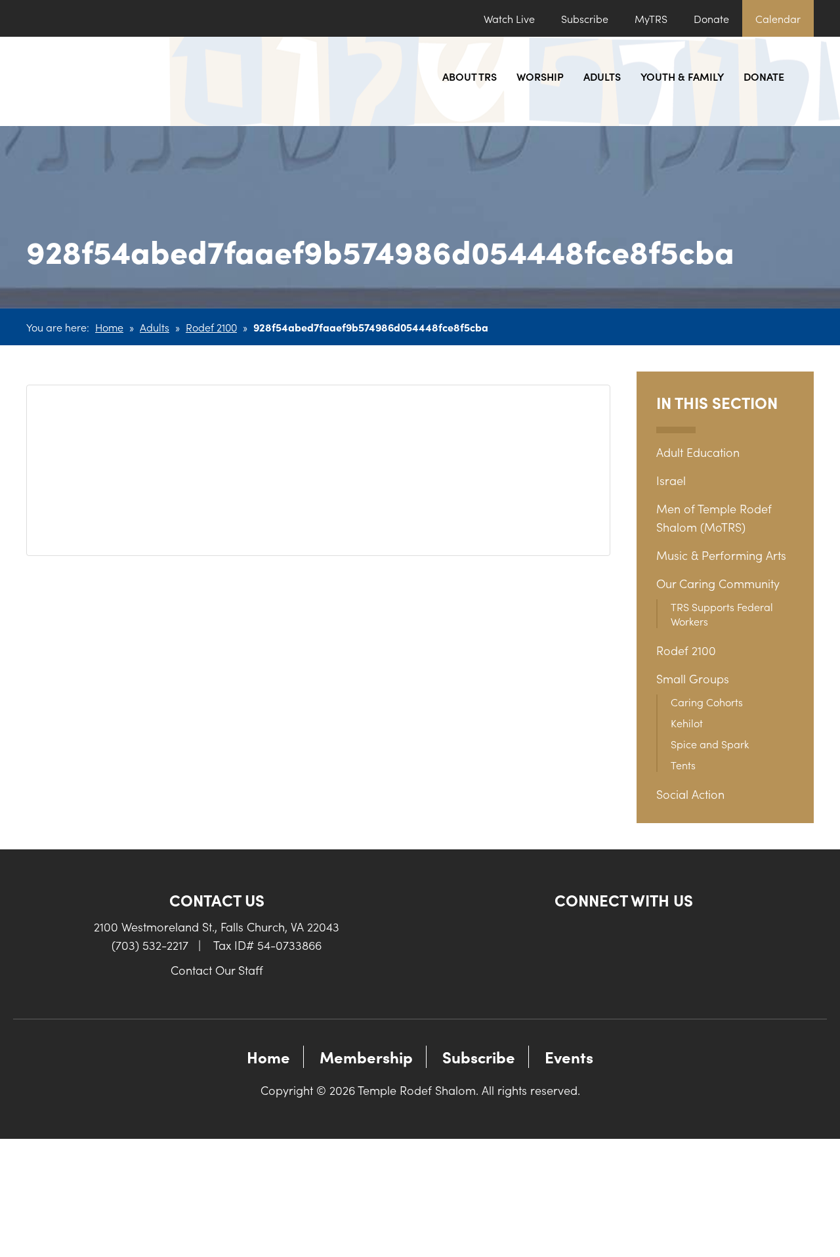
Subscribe (584, 18)
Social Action (690, 794)
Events (569, 1056)
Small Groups (692, 678)
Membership (366, 1056)
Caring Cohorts (707, 701)
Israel (671, 480)
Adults (602, 76)
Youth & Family (682, 76)
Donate (711, 18)
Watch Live (509, 18)
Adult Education (698, 452)
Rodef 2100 (211, 327)
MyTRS (651, 18)
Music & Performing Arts (721, 555)
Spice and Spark (710, 743)
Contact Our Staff (217, 970)
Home (109, 327)
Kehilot (687, 722)
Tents (683, 764)
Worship (540, 76)
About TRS (469, 76)
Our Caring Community (718, 583)
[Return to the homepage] (114, 81)
